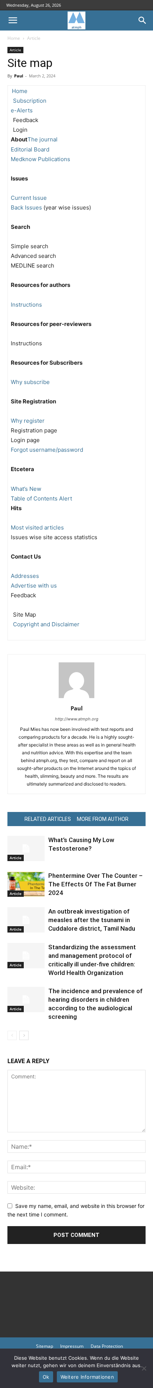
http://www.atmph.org (76, 719)
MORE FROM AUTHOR (102, 819)
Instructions (26, 304)
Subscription (29, 100)
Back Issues (26, 207)
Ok (46, 1377)
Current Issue (29, 197)
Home (13, 38)
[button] (13, 20)
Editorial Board (30, 149)
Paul (18, 76)
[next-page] (24, 1035)
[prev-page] (12, 1035)
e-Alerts (22, 110)
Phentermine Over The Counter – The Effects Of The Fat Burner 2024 (95, 884)
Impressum (72, 1346)
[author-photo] (76, 698)
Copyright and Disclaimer (46, 624)
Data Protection (107, 1346)
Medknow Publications (40, 159)
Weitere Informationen (87, 1377)
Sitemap (44, 1346)
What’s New (26, 488)
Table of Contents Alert (41, 498)
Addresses (25, 575)
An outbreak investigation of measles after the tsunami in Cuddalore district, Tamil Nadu (91, 920)
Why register (28, 420)
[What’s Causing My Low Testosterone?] (26, 848)
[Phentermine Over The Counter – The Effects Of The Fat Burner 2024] (26, 884)
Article (33, 38)
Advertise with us (34, 585)
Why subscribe (30, 382)
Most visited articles (37, 527)
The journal (42, 139)
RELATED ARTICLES (48, 819)
